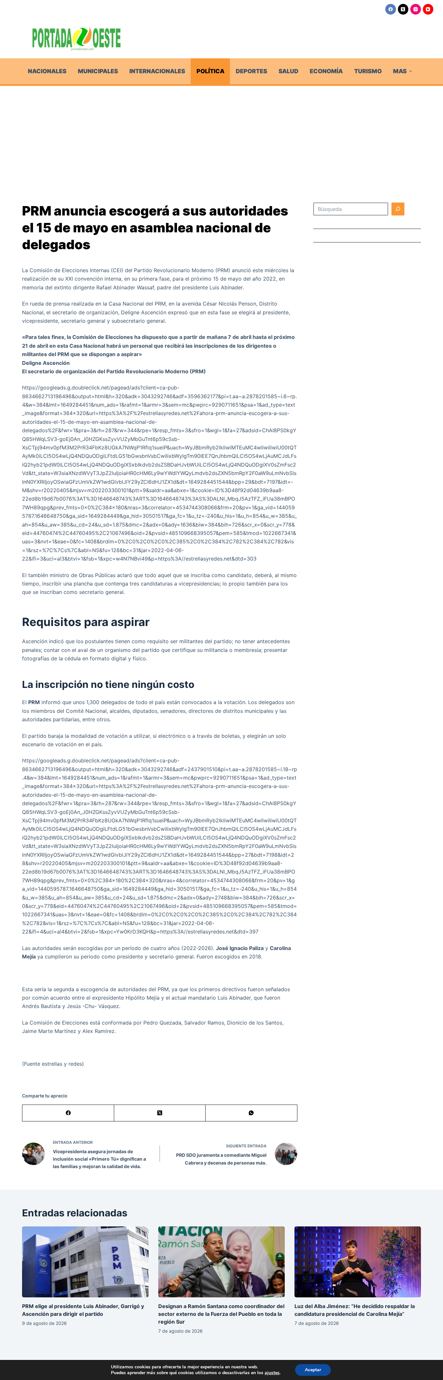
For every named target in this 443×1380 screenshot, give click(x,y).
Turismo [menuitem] (368, 71)
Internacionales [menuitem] (157, 71)
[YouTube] (428, 9)
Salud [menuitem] (288, 71)
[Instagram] (415, 9)
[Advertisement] (221, 134)
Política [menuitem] (210, 71)
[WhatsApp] (251, 1113)
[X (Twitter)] (403, 9)
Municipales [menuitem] (98, 71)
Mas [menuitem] (400, 71)
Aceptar (313, 1370)
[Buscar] (397, 209)
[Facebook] (390, 9)
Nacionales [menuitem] (47, 71)
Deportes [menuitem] (251, 71)
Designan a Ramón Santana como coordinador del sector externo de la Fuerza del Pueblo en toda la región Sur (221, 1314)
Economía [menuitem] (326, 71)
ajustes (272, 1373)
